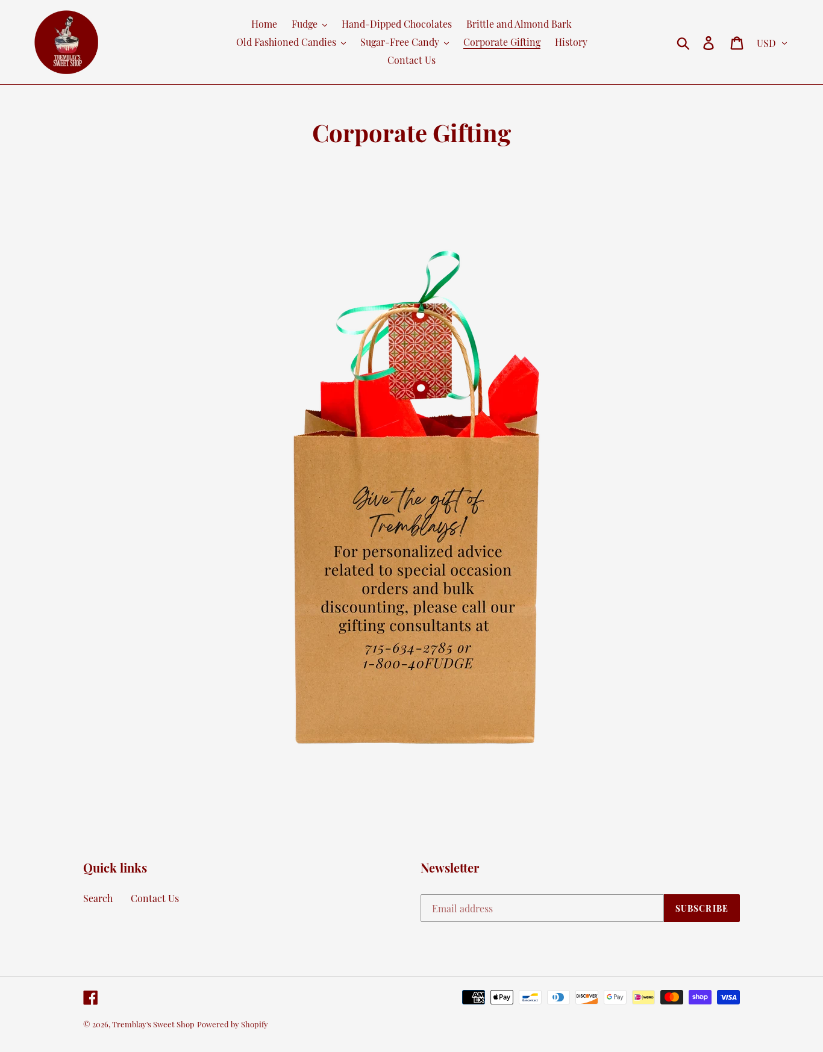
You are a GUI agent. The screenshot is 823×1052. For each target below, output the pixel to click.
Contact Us (155, 898)
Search (98, 898)
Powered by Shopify (232, 1024)
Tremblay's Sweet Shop (153, 1024)
